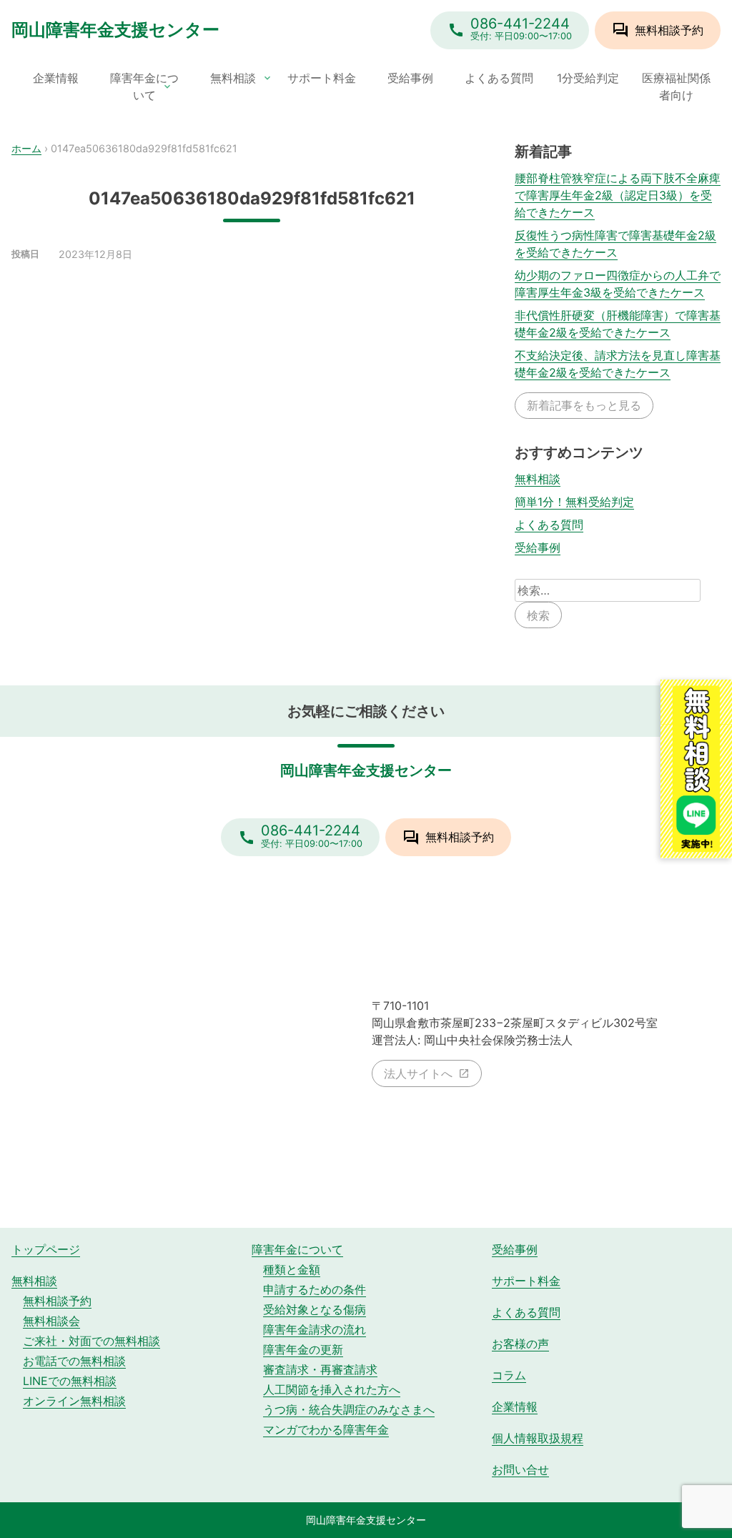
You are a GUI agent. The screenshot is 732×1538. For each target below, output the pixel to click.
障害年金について (144, 86)
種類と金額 (291, 1269)
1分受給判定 (588, 78)
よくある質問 (499, 78)
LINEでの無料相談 (70, 1381)
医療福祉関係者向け (676, 86)
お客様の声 (520, 1343)
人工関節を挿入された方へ (331, 1389)
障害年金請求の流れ (314, 1329)
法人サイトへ (418, 1073)
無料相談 (233, 78)
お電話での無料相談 (74, 1361)
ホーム (26, 148)
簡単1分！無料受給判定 (574, 502)
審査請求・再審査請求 (320, 1369)
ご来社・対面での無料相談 (91, 1341)
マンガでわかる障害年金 (326, 1429)
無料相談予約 (57, 1301)
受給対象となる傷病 (314, 1309)
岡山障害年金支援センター (115, 29)
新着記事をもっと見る (584, 405)
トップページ (45, 1249)
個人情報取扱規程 (537, 1438)
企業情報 (56, 78)
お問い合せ (520, 1469)
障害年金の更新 (303, 1349)
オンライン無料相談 (74, 1401)
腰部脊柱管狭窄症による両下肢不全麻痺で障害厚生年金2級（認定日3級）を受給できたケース (618, 195)
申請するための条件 (314, 1289)
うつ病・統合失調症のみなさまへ (349, 1409)
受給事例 (410, 78)
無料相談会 (51, 1321)
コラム (509, 1375)
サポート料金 (321, 78)
